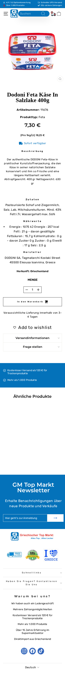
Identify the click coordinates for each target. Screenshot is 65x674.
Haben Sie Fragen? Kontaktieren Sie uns (31, 583)
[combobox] (34, 14)
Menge (33, 279)
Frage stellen (32, 347)
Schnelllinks (31, 572)
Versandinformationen (32, 338)
